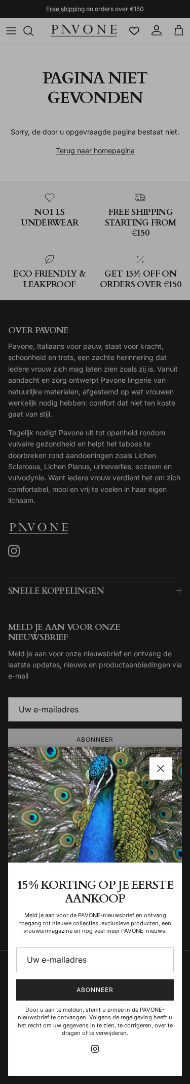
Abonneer (95, 989)
